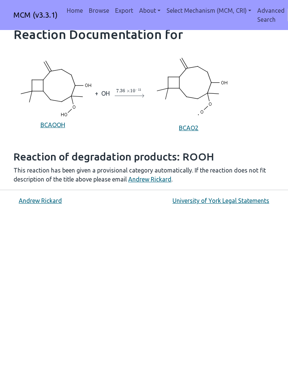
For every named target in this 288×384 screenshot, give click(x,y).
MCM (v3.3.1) (36, 14)
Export (124, 10)
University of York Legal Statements (220, 200)
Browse (99, 10)
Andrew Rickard (149, 179)
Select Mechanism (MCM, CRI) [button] (206, 10)
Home (75, 10)
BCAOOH (52, 125)
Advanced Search (271, 15)
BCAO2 (188, 127)
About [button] (147, 10)
